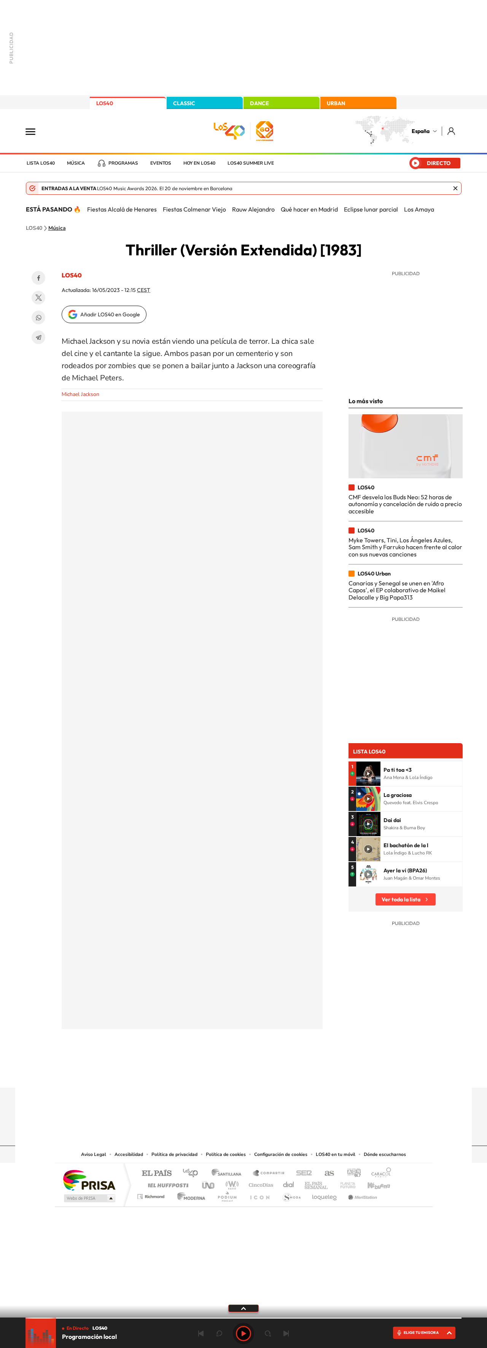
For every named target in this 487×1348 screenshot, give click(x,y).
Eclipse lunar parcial (371, 209)
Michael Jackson (80, 394)
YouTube (228, 1073)
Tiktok (213, 1073)
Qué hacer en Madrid (309, 209)
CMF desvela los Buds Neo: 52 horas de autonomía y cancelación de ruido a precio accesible (405, 504)
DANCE (259, 103)
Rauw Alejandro (253, 209)
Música (76, 163)
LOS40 (104, 103)
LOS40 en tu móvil (335, 1154)
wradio (230, 1183)
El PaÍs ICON (259, 1194)
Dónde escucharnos (385, 1154)
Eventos (160, 163)
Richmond (152, 1194)
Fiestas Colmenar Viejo (194, 209)
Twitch (274, 1073)
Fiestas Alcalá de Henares (122, 209)
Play (243, 1333)
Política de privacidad (174, 1154)
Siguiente (286, 1333)
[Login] (451, 131)
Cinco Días (260, 1183)
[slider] (243, 1318)
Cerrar (455, 188)
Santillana (229, 1173)
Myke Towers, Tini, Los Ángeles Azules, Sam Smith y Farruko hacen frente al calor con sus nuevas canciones (405, 547)
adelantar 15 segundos (267, 1333)
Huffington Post (167, 1183)
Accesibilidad (129, 1154)
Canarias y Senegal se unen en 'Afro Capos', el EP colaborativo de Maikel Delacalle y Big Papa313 (397, 590)
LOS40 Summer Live (251, 163)
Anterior (200, 1333)
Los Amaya (419, 209)
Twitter (38, 298)
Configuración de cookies (280, 1154)
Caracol (379, 1173)
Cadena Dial (288, 1183)
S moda (291, 1194)
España (421, 131)
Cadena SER (301, 1173)
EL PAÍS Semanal (317, 1183)
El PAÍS (157, 1173)
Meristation (361, 1194)
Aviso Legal (93, 1154)
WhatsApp (38, 317)
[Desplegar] (243, 1308)
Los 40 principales (193, 1173)
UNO (209, 1183)
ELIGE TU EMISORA (421, 1332)
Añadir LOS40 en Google (110, 314)
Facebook (38, 278)
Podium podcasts (227, 1194)
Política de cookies (226, 1154)
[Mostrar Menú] (35, 131)
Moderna (189, 1194)
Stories (289, 1073)
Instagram (198, 1073)
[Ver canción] (368, 773)
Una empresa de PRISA (89, 1180)
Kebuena (372, 1183)
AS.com (325, 1173)
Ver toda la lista (401, 899)
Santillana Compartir (269, 1173)
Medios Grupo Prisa (89, 1198)
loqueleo (325, 1194)
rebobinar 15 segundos (219, 1333)
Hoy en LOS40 (199, 163)
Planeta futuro (344, 1183)
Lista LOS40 (41, 163)
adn (351, 1173)
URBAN (336, 103)
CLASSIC (184, 103)
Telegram (38, 337)
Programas (123, 163)
